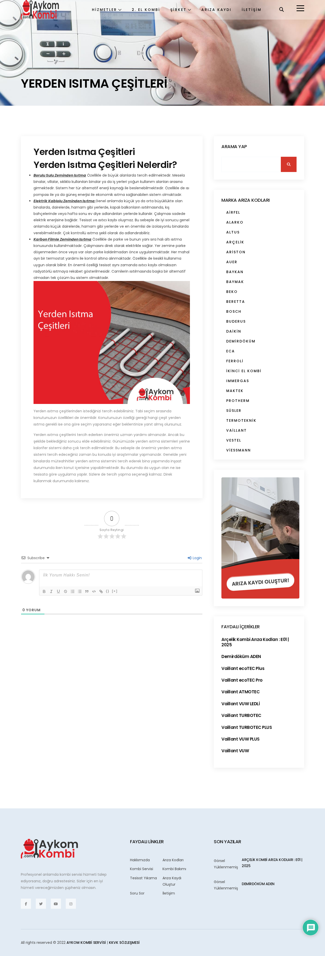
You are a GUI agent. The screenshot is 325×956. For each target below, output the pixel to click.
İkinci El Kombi (244, 370)
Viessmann (238, 450)
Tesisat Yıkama (143, 878)
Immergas (237, 380)
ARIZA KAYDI (216, 9)
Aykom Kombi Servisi (86, 942)
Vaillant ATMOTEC (240, 692)
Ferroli (234, 361)
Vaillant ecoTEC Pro (242, 680)
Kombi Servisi (141, 868)
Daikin (233, 331)
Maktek (234, 390)
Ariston (236, 252)
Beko (232, 291)
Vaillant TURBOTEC (241, 715)
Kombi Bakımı (174, 868)
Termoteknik (241, 420)
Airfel (233, 212)
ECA (230, 351)
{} (107, 591)
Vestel (233, 440)
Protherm (238, 400)
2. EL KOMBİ (146, 9)
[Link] (101, 591)
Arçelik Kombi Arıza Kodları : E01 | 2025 (255, 642)
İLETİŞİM (252, 9)
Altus (233, 232)
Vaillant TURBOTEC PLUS (246, 727)
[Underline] (58, 591)
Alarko (234, 222)
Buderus (236, 321)
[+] (115, 591)
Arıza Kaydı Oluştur (171, 881)
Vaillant (236, 430)
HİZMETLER (104, 9)
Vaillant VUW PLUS (240, 739)
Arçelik (235, 242)
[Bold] (44, 591)
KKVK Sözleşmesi (124, 942)
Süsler (233, 410)
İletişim (168, 893)
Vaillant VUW (235, 751)
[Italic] (51, 591)
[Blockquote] (86, 591)
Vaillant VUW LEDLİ (240, 704)
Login (197, 557)
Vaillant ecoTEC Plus (242, 668)
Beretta (235, 301)
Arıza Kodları (173, 860)
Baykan (234, 271)
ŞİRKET (178, 9)
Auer (231, 261)
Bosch (233, 311)
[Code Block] (94, 591)
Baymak (235, 281)
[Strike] (65, 591)
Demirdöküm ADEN (241, 656)
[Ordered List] (72, 591)
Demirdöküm (240, 341)
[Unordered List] (79, 591)
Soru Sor (137, 893)
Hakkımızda (140, 860)
